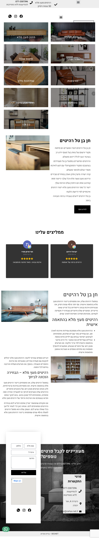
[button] (78, 2)
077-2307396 (63, 463)
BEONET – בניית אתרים (49, 533)
